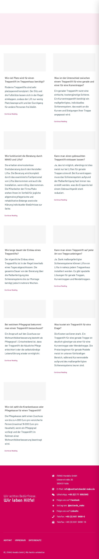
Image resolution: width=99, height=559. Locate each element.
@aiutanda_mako (76, 505)
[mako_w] (22, 473)
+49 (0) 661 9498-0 (75, 516)
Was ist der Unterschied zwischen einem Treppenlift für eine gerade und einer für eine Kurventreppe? (74, 82)
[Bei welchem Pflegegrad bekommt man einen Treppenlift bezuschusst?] (25, 309)
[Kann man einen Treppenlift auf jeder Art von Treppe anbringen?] (74, 234)
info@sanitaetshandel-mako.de (79, 489)
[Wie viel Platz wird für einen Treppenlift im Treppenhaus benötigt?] (25, 62)
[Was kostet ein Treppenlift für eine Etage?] (74, 309)
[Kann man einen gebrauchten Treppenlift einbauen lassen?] (74, 140)
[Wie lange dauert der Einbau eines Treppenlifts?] (25, 234)
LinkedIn (74, 511)
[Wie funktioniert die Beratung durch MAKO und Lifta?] (25, 140)
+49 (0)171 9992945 (78, 494)
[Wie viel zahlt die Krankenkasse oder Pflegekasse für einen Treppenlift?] (25, 391)
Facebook (75, 500)
